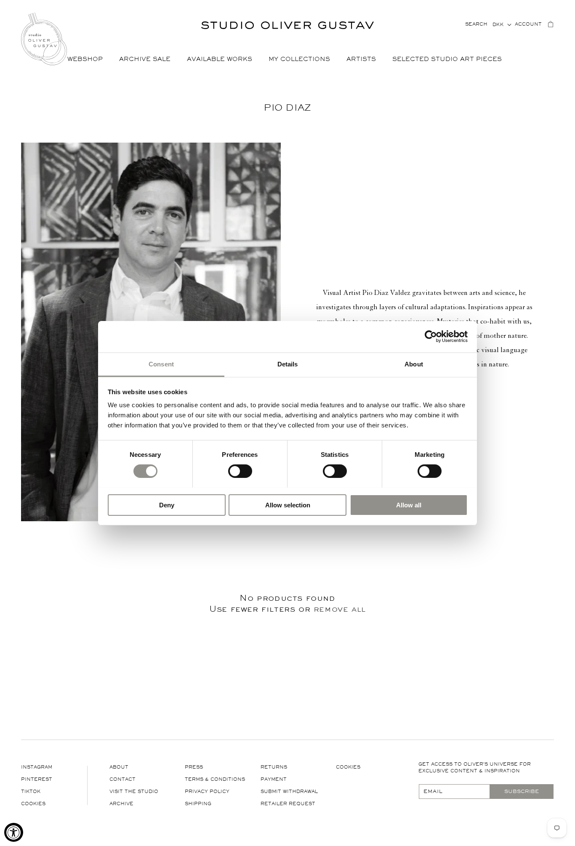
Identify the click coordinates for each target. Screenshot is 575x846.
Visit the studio (133, 791)
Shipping (198, 803)
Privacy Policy (207, 791)
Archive (121, 803)
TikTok (30, 791)
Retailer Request (288, 803)
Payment (274, 779)
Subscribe (521, 791)
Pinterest (36, 779)
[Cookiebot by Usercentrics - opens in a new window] (431, 336)
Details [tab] (287, 363)
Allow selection (287, 504)
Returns (274, 767)
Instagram (36, 767)
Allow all (408, 504)
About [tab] (414, 363)
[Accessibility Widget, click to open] (13, 832)
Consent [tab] (161, 363)
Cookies (33, 803)
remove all (340, 609)
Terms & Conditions (215, 779)
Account (528, 24)
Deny (166, 504)
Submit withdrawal (289, 791)
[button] (88, 59)
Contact (122, 779)
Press (194, 767)
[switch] (240, 470)
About (118, 767)
